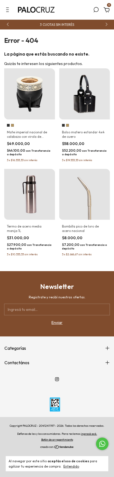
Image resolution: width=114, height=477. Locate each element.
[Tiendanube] (57, 447)
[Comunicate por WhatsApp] (102, 444)
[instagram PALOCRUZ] (57, 379)
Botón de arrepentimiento (57, 439)
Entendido (71, 466)
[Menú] (8, 10)
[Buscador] (96, 10)
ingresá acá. (89, 434)
